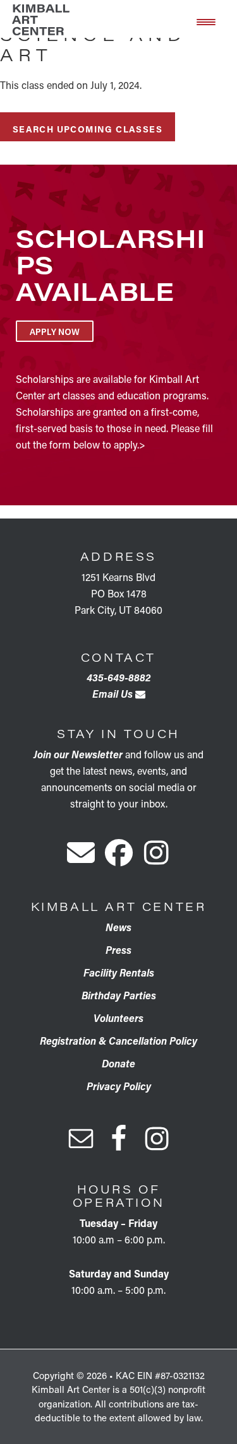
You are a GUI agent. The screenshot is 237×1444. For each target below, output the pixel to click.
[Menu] (206, 20)
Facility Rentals (118, 972)
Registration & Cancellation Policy (118, 1040)
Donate (118, 1063)
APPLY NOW (55, 331)
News (118, 927)
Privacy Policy (119, 1086)
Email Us (113, 693)
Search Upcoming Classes (87, 129)
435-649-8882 (118, 677)
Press (118, 949)
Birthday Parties (119, 995)
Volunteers (118, 1017)
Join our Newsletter (78, 754)
